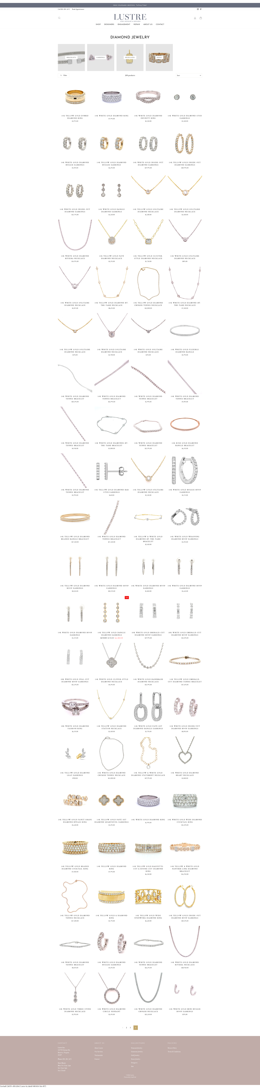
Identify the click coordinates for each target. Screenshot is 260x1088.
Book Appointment (78, 9)
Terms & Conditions (174, 1052)
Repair (137, 24)
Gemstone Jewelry (137, 1052)
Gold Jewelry (135, 1055)
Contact (160, 24)
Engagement (124, 24)
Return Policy (172, 1048)
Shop (98, 24)
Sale (132, 1066)
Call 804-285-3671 (64, 9)
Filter (65, 75)
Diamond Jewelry (136, 1048)
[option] (130, 5)
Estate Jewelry (135, 1059)
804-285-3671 (67, 1059)
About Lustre (99, 1048)
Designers (109, 24)
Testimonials (99, 1055)
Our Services (99, 1052)
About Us (147, 24)
